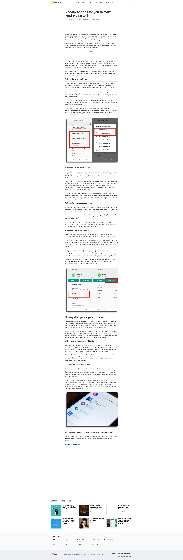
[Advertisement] (91, 475)
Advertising (100, 554)
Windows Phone (109, 539)
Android (77, 2)
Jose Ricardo (71, 19)
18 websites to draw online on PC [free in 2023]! (96, 507)
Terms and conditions (77, 554)
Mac (96, 2)
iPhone (90, 2)
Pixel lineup (81, 65)
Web (101, 2)
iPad (83, 2)
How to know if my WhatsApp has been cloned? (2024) (124, 521)
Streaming (81, 544)
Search (116, 2)
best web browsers (95, 172)
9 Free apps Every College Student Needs (124, 507)
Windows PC (109, 2)
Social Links (81, 539)
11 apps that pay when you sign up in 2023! (69, 507)
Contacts (93, 554)
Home (85, 554)
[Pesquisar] (130, 2)
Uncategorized (95, 539)
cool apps (77, 207)
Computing (54, 541)
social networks (82, 541)
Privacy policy (67, 554)
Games (53, 544)
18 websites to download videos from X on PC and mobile (69, 521)
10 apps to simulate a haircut (97, 519)
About (88, 554)
